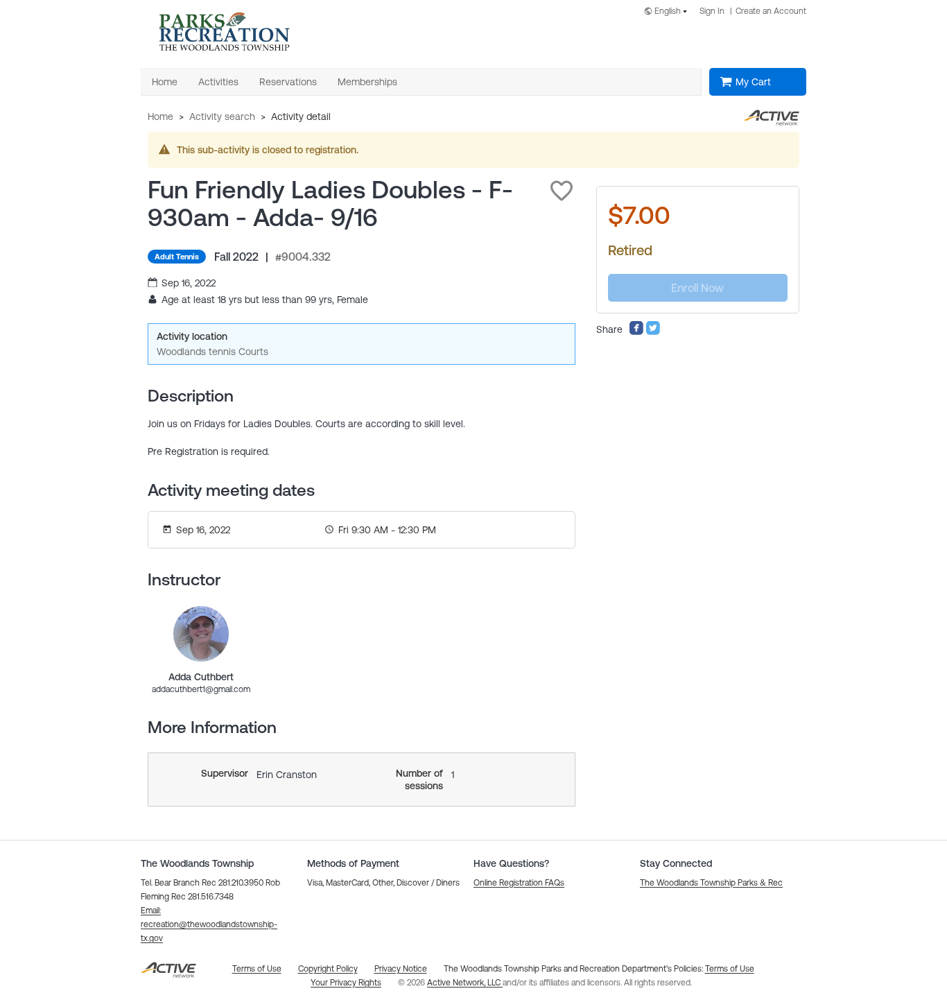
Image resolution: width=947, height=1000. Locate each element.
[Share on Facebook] (636, 332)
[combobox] (668, 12)
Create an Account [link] (771, 11)
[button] (561, 191)
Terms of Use (729, 969)
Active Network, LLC (465, 983)
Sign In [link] (712, 11)
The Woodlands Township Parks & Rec (711, 883)
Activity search (222, 116)
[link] (201, 634)
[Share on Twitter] (653, 332)
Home (160, 116)
